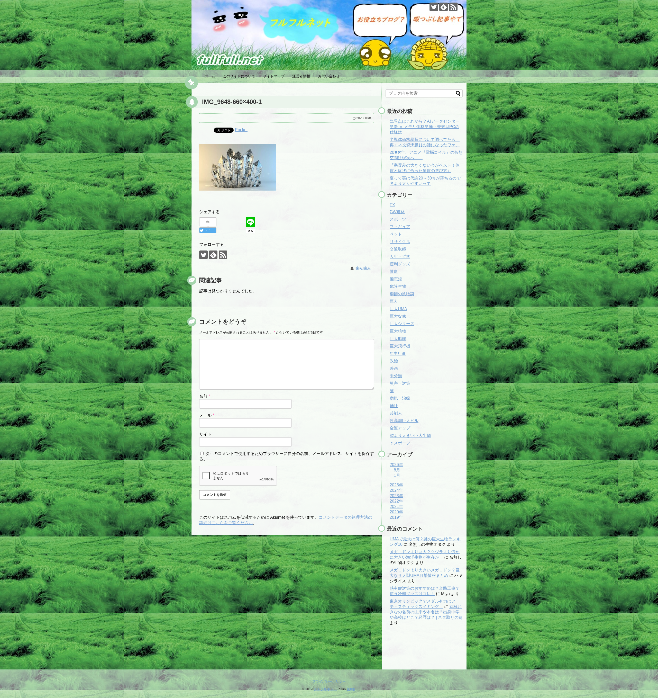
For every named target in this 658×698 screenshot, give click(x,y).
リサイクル (400, 241)
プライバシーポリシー (329, 681)
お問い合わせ (329, 76)
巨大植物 (398, 331)
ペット (396, 234)
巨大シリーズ (402, 323)
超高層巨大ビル (404, 420)
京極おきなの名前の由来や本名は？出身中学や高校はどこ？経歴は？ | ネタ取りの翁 (426, 612)
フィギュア (400, 227)
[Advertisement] (411, 651)
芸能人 (396, 413)
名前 (204, 396)
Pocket (241, 130)
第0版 (351, 689)
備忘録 (396, 279)
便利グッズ (400, 264)
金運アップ (400, 428)
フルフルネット (325, 689)
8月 (397, 470)
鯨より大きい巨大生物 (410, 435)
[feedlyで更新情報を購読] (443, 7)
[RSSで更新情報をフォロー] (453, 7)
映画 (394, 368)
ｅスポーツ (400, 443)
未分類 (396, 376)
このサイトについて (239, 76)
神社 (394, 406)
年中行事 (398, 353)
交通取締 (398, 249)
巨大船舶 (398, 338)
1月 (397, 475)
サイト (205, 434)
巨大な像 (398, 316)
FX (392, 205)
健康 (394, 271)
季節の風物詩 (402, 294)
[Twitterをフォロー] (433, 7)
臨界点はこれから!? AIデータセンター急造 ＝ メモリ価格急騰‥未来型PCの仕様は (425, 126)
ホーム (209, 76)
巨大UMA (398, 309)
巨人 (394, 301)
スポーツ (398, 219)
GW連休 (397, 212)
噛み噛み (363, 268)
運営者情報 (301, 76)
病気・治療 (400, 398)
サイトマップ (274, 76)
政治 (394, 361)
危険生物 (398, 286)
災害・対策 (400, 383)
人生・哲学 (400, 256)
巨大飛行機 (400, 346)
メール (206, 415)
